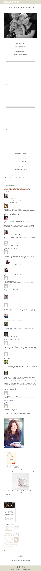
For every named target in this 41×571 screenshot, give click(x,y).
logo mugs (20, 492)
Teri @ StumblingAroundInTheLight (11, 221)
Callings (13, 11)
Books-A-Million (22, 471)
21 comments (19, 11)
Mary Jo (5, 308)
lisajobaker (31, 490)
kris (5, 273)
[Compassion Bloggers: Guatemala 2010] (12, 550)
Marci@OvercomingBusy (9, 327)
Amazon (7, 471)
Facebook (20, 189)
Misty (5, 281)
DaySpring (11, 471)
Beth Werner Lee (7, 234)
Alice (5, 255)
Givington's (33, 471)
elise (5, 409)
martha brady (6, 375)
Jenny (5, 365)
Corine (5, 396)
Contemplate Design (26, 569)
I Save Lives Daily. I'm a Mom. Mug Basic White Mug (18, 490)
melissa (5, 289)
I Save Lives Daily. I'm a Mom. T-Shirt (18, 560)
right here (29, 189)
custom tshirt (19, 561)
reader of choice (12, 189)
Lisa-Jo (6, 11)
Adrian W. (6, 318)
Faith (15, 11)
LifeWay (29, 471)
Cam (5, 336)
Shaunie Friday (7, 209)
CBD (27, 471)
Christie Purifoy (7, 299)
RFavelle (6, 198)
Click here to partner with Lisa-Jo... (11, 498)
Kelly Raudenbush (7, 346)
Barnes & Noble (16, 471)
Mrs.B (5, 356)
